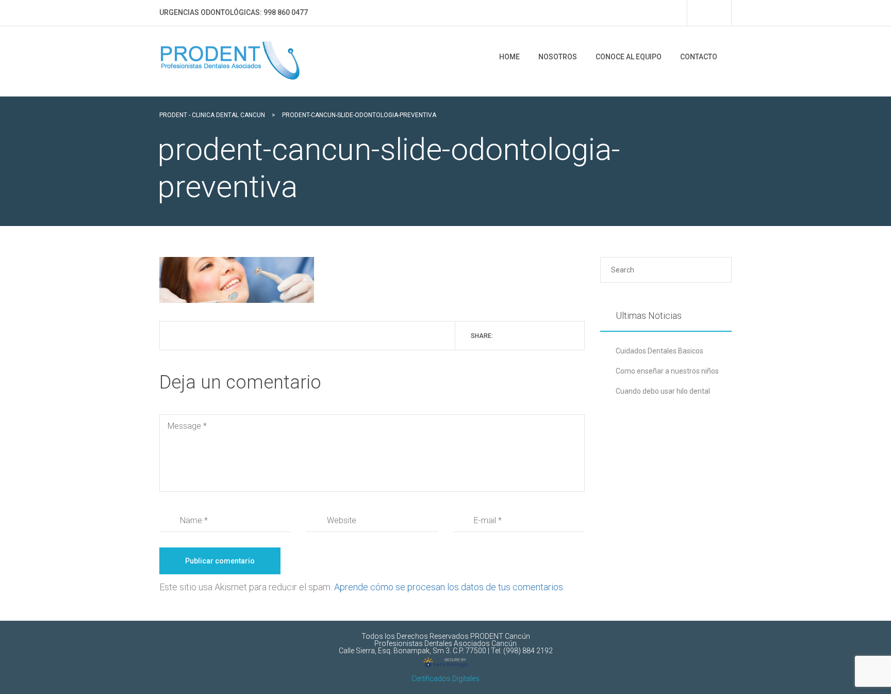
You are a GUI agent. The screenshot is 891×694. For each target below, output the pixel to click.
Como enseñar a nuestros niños (667, 371)
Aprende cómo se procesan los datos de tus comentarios (448, 587)
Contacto (698, 57)
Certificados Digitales (445, 678)
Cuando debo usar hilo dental (663, 391)
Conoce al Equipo (629, 57)
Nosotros (557, 57)
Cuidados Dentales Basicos (659, 351)
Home (509, 57)
